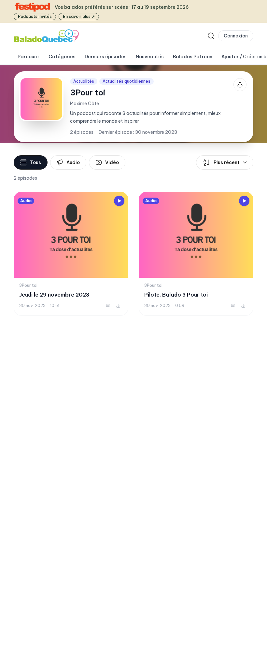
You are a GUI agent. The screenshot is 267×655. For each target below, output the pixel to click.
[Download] (118, 305)
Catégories (62, 57)
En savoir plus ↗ (79, 16)
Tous (35, 162)
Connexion (236, 36)
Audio (73, 162)
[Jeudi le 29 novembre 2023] (71, 254)
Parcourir (28, 57)
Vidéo (112, 162)
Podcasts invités (35, 16)
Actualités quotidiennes (126, 81)
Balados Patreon (192, 57)
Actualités (83, 81)
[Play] (119, 201)
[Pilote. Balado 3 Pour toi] (196, 254)
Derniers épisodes (106, 57)
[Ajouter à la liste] (107, 305)
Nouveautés (150, 57)
